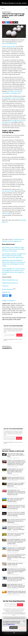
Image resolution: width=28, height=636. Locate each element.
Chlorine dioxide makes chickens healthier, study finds (15, 564)
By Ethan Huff (15, 509)
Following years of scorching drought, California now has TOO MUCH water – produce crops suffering (16, 549)
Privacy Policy (11, 624)
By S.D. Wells (15, 466)
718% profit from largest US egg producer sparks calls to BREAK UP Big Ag (15, 455)
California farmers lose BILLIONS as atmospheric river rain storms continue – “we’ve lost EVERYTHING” (16, 528)
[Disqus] (14, 368)
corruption (19, 307)
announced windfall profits (9, 43)
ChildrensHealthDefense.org (10, 280)
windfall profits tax (7, 314)
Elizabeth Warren (16, 309)
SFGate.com (5, 286)
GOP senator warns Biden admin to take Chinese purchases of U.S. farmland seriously (15, 500)
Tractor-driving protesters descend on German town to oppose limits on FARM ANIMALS (16, 521)
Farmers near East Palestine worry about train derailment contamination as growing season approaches (16, 579)
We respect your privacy (19, 612)
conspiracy (13, 307)
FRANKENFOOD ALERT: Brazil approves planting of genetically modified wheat (16, 592)
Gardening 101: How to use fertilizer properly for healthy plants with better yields (15, 485)
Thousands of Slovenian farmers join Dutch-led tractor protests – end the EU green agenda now (16, 507)
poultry (8, 312)
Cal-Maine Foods (19, 305)
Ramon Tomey (12, 19)
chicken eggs (5, 307)
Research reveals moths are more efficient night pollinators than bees (16, 478)
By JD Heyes (15, 502)
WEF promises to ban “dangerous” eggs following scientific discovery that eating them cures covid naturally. (13, 249)
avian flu (19, 303)
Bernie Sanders (6, 305)
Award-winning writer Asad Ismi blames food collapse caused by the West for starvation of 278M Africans (16, 586)
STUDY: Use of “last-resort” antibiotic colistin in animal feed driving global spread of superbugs (16, 514)
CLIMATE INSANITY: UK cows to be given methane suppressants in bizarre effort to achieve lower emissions (15, 471)
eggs (9, 309)
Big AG (13, 305)
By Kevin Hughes (16, 574)
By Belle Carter (15, 474)
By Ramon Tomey (16, 458)
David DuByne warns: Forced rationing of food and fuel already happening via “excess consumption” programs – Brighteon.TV (16, 571)
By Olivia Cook (15, 560)
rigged (20, 312)
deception (5, 309)
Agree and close (13, 627)
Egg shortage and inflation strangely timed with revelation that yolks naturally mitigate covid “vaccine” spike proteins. (14, 255)
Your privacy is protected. (8, 339)
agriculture (14, 303)
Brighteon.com (6, 292)
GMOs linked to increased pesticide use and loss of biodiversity (15, 534)
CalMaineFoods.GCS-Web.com (10, 283)
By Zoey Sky (15, 480)
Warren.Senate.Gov (7, 289)
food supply (19, 310)
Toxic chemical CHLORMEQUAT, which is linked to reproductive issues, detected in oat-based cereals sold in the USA (16, 557)
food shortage (11, 310)
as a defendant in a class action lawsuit (13, 98)
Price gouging (14, 312)
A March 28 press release (9, 46)
